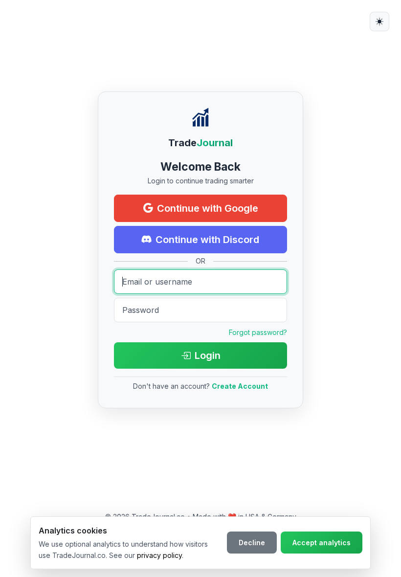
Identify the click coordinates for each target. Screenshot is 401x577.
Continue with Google (207, 208)
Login (208, 355)
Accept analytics (321, 542)
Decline (252, 542)
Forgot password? (258, 332)
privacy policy (159, 555)
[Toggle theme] (379, 21)
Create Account (240, 386)
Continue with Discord (207, 239)
